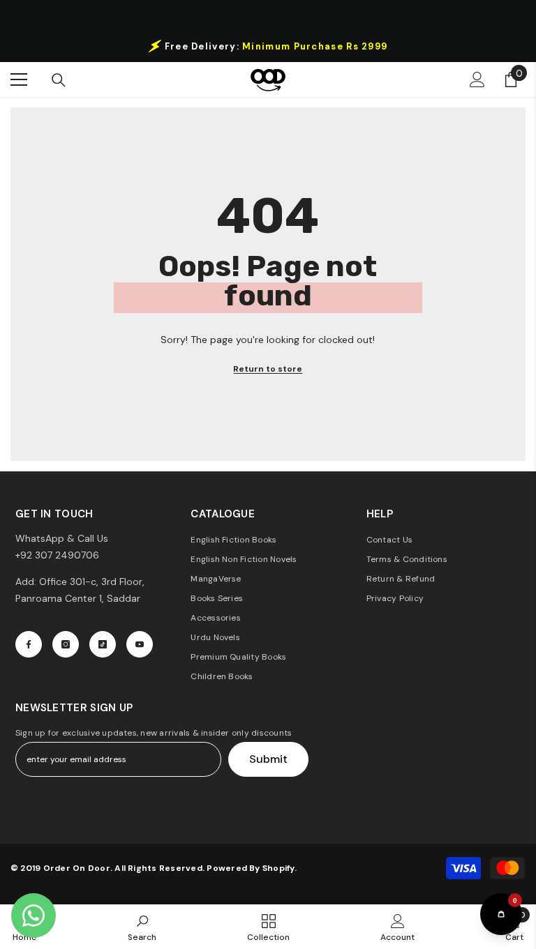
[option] (268, 46)
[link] (142, 926)
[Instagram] (65, 644)
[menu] (18, 79)
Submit (268, 759)
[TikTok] (102, 644)
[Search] (58, 80)
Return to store (267, 368)
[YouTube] (139, 644)
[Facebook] (28, 644)
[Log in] (477, 79)
